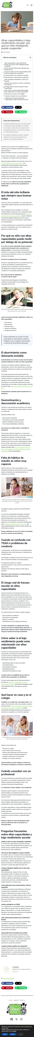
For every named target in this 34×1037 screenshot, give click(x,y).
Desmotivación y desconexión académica (16, 77)
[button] (7, 107)
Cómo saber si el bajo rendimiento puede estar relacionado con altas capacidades (16, 91)
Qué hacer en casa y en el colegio (15, 94)
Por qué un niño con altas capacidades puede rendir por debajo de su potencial (17, 72)
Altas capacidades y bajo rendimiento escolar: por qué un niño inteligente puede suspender (16, 64)
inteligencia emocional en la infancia (15, 524)
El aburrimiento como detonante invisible (16, 75)
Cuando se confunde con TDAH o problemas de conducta (17, 83)
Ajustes (20, 1034)
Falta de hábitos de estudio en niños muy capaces (16, 80)
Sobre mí (15, 971)
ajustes (14, 1031)
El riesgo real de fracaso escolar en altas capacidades (16, 87)
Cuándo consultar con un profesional (16, 96)
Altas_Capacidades (8, 978)
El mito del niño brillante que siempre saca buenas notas (16, 68)
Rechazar (13, 1034)
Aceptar (5, 1034)
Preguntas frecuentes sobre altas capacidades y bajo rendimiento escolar (16, 98)
